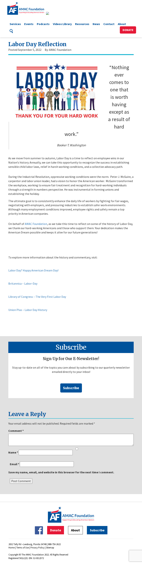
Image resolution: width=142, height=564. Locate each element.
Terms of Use (22, 547)
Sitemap (50, 547)
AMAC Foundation (36, 224)
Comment (16, 431)
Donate (128, 30)
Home (12, 547)
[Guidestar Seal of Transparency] (52, 13)
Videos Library (62, 24)
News (96, 24)
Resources (82, 24)
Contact (108, 24)
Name (13, 452)
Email (14, 464)
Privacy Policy (37, 547)
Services (15, 24)
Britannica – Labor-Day (22, 283)
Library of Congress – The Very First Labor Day (37, 297)
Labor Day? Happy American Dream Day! (33, 270)
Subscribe (71, 387)
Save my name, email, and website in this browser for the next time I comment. (61, 472)
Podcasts (43, 24)
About (122, 24)
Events (28, 24)
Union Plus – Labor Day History (27, 310)
